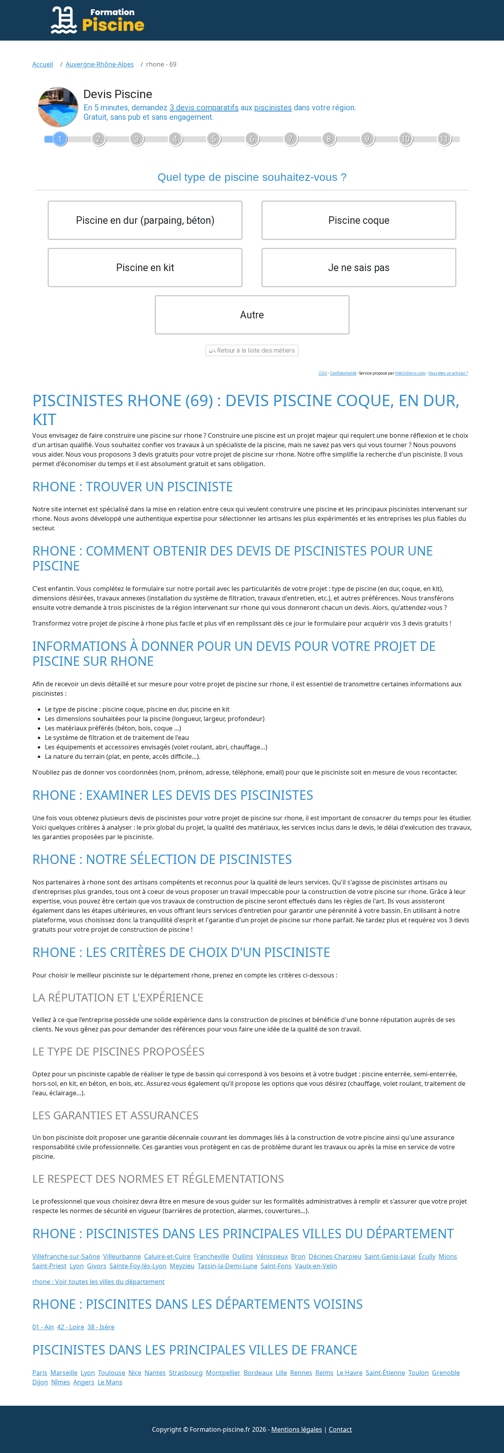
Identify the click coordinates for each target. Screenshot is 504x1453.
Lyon (77, 1266)
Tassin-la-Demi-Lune (228, 1266)
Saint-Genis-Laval (390, 1256)
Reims (324, 1372)
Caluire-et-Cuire (167, 1256)
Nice (134, 1372)
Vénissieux (272, 1256)
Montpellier (223, 1372)
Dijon (40, 1382)
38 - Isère (101, 1327)
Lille (281, 1372)
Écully (427, 1256)
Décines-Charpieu (335, 1256)
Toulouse (111, 1372)
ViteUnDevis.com (410, 373)
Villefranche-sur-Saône (66, 1256)
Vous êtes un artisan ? (448, 373)
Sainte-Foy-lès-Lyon (138, 1266)
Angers (83, 1382)
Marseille (64, 1372)
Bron (298, 1256)
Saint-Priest (49, 1266)
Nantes (155, 1372)
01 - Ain (43, 1327)
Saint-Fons (276, 1266)
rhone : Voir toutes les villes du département (98, 1281)
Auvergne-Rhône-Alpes (100, 64)
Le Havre (350, 1372)
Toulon (418, 1372)
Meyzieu (182, 1266)
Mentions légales (296, 1429)
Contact (340, 1429)
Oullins (242, 1256)
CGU (323, 373)
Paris (39, 1372)
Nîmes (60, 1382)
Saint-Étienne (385, 1372)
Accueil (42, 64)
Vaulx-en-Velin (316, 1266)
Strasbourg (186, 1372)
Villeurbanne (122, 1256)
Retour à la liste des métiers (255, 350)
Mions (448, 1256)
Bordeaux (258, 1372)
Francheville (211, 1256)
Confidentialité (343, 373)
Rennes (301, 1372)
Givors (96, 1266)
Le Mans (110, 1382)
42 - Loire (70, 1327)
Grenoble (446, 1372)
